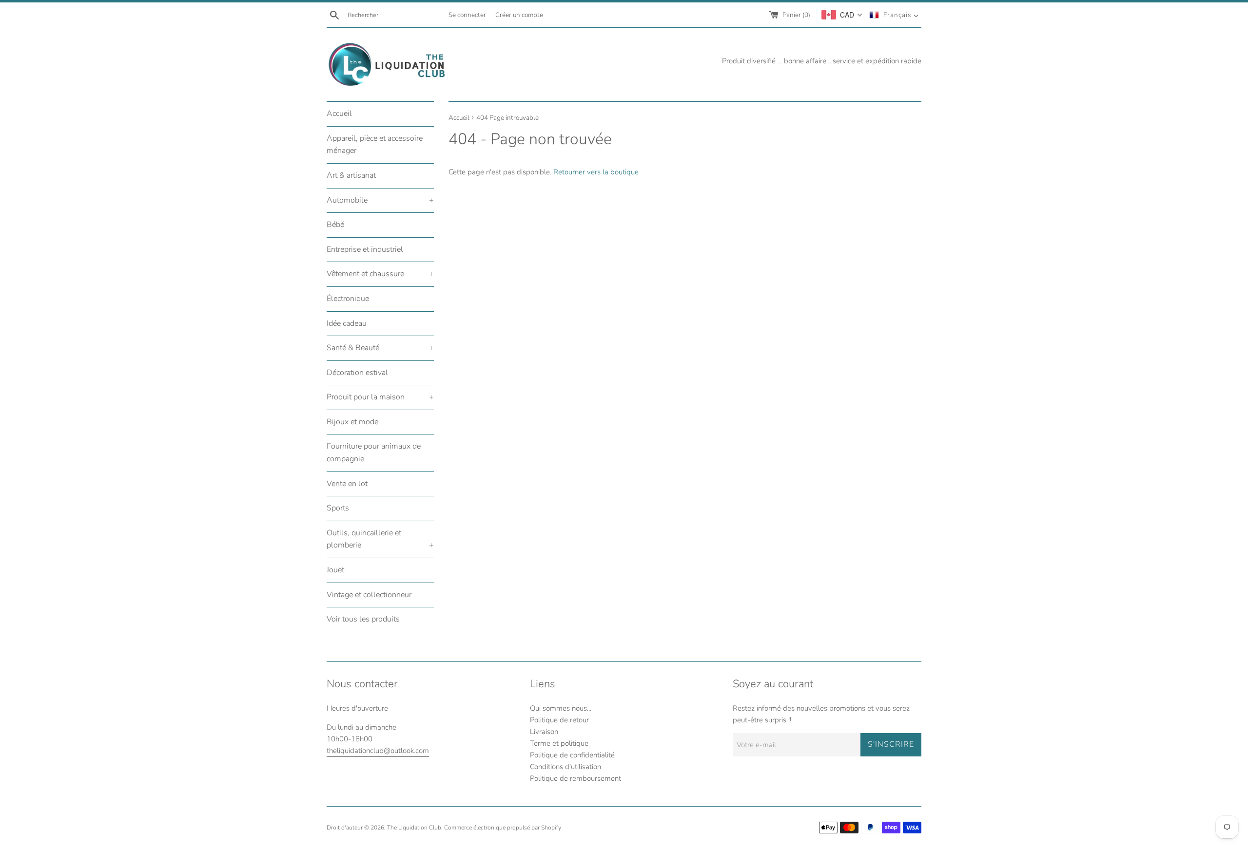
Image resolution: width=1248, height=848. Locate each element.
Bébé (335, 224)
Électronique (348, 298)
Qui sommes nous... (560, 708)
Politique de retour (559, 720)
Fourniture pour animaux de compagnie (374, 452)
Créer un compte (519, 14)
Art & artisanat (351, 175)
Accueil (339, 113)
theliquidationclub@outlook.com (378, 750)
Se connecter (467, 14)
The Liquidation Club (414, 827)
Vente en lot (347, 483)
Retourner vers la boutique (596, 172)
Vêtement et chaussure (380, 273)
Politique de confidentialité (572, 755)
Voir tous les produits (363, 619)
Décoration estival (357, 372)
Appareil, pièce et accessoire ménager (375, 144)
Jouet (335, 570)
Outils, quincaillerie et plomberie (380, 539)
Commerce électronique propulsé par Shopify (502, 827)
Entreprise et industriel (365, 249)
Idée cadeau (347, 323)
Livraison (544, 731)
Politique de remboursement (575, 778)
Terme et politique (559, 743)
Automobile (380, 200)
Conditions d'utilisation (565, 767)
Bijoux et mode (352, 421)
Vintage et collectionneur (369, 594)
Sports (338, 508)
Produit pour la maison (380, 397)
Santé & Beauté (380, 347)
